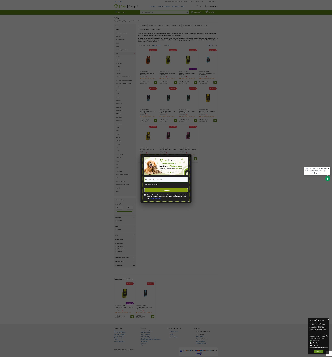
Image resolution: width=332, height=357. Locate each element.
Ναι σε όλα (318, 351)
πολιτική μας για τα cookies (320, 330)
